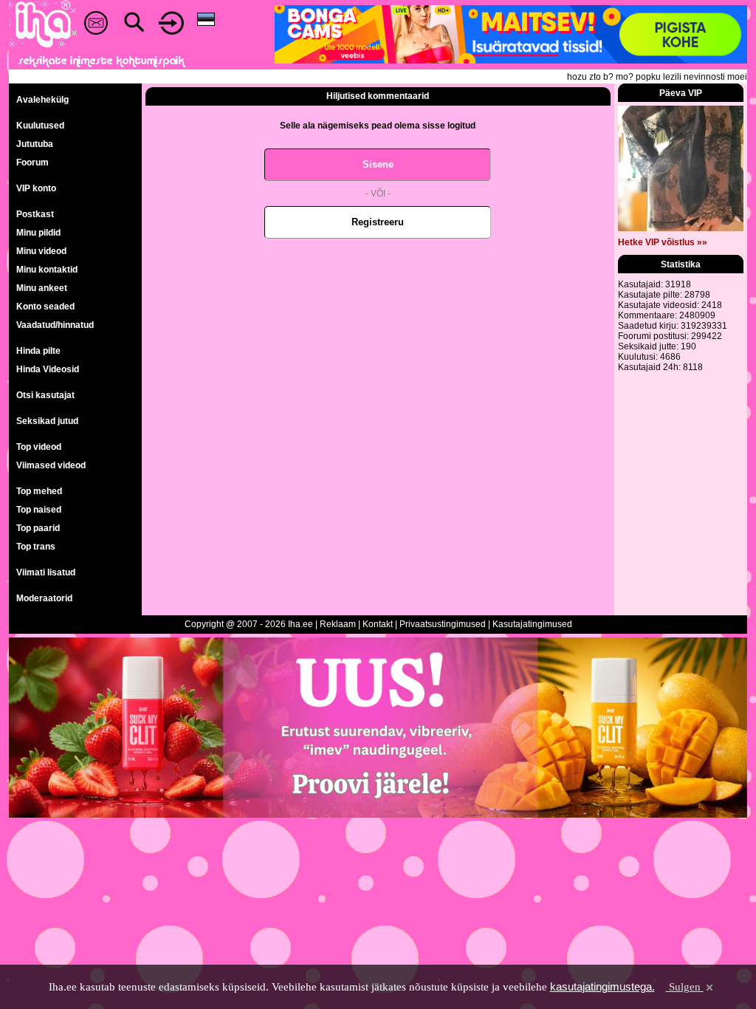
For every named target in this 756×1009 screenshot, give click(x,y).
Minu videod (41, 251)
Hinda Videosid (47, 369)
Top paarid (38, 528)
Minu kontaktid (47, 269)
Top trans (35, 546)
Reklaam (338, 624)
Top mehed (39, 491)
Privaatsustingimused (442, 624)
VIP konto (36, 188)
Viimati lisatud (45, 572)
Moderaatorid (44, 598)
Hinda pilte (38, 351)
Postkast (35, 214)
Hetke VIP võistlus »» (662, 242)
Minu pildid (38, 233)
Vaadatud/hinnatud (55, 325)
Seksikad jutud (47, 421)
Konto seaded (45, 306)
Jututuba (34, 144)
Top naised (38, 509)
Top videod (38, 447)
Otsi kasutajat (45, 395)
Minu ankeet (41, 288)
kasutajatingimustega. (602, 986)
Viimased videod (51, 465)
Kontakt (377, 624)
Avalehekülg (42, 100)
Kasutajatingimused (532, 624)
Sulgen (685, 987)
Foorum (32, 162)
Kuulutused (40, 125)
